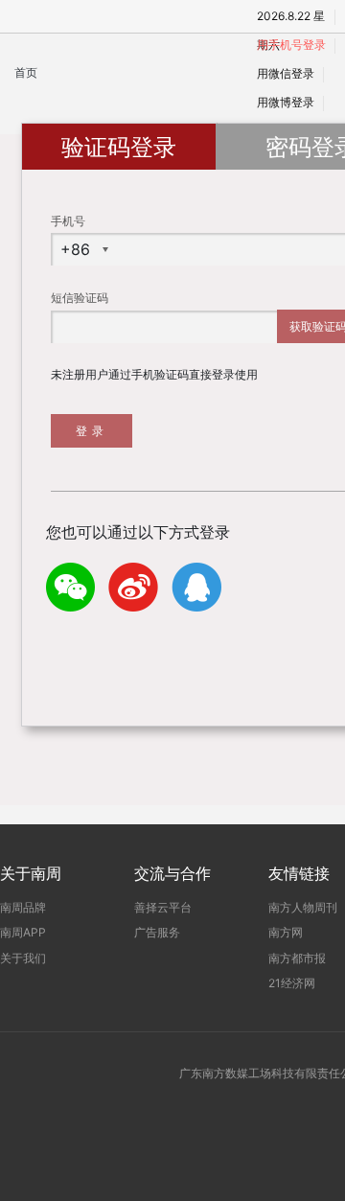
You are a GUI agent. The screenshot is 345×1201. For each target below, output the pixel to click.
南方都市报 (297, 958)
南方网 (285, 932)
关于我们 (23, 958)
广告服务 (157, 932)
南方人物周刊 (302, 907)
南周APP (23, 932)
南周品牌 (23, 907)
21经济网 (291, 983)
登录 (92, 431)
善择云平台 (163, 907)
